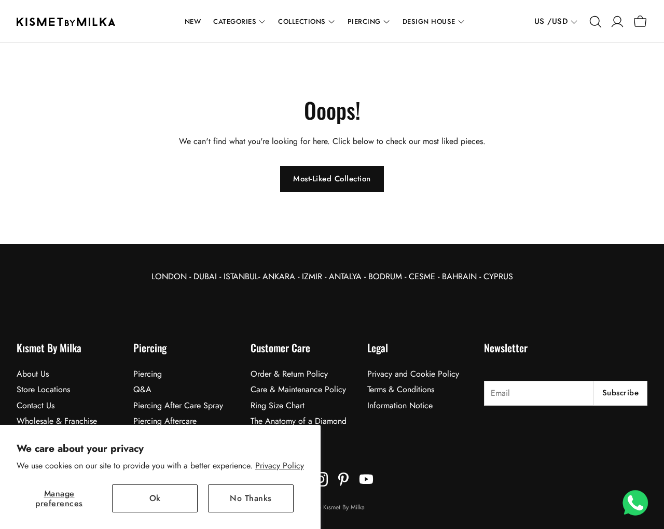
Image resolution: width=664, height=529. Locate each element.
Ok (155, 498)
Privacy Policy (279, 465)
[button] (594, 22)
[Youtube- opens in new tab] (366, 479)
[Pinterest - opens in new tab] (343, 479)
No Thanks (251, 498)
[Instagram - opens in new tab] (320, 479)
